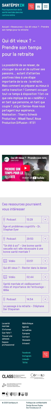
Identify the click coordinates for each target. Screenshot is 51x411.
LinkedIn (25, 359)
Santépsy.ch (13, 402)
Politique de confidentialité (36, 402)
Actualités (26, 330)
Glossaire (26, 340)
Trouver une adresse (7, 337)
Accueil (5, 26)
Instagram (26, 355)
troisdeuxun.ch (35, 407)
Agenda (25, 326)
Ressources (17, 26)
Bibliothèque (27, 323)
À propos (26, 333)
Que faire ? (6, 332)
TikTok (24, 362)
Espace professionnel (8, 343)
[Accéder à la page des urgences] (31, 6)
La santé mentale (6, 324)
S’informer (6, 329)
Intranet (26, 343)
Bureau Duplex (37, 405)
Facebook (26, 352)
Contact (26, 336)
